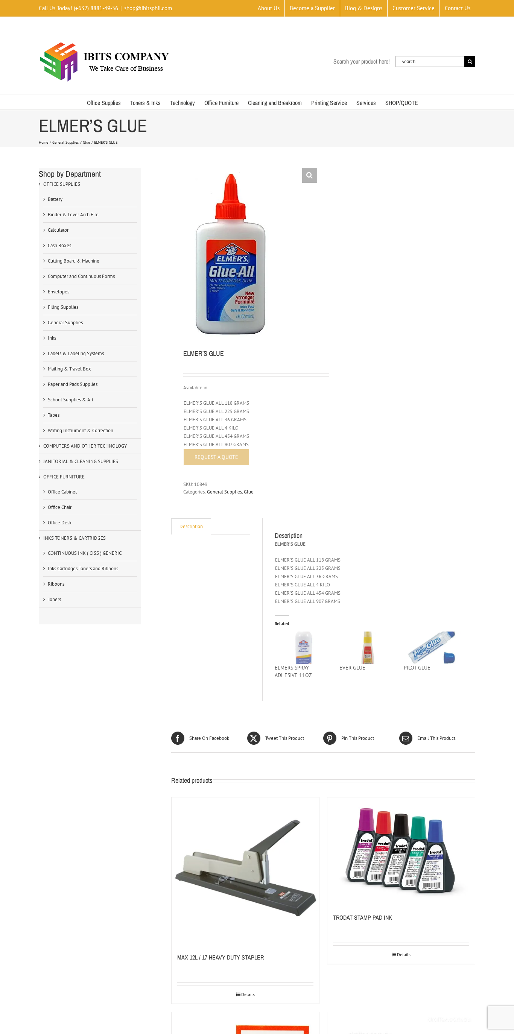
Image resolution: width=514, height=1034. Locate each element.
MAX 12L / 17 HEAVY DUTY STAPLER (220, 957)
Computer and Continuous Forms (81, 276)
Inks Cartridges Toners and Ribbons (83, 568)
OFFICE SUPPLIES (61, 184)
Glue (249, 492)
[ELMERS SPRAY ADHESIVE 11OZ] (303, 648)
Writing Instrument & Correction (80, 430)
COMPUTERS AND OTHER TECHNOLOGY (85, 446)
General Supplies (224, 492)
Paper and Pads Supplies (72, 384)
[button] (309, 175)
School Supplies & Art (70, 399)
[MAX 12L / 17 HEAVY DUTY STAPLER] (245, 871)
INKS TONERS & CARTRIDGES (74, 538)
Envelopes (58, 291)
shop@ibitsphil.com (148, 8)
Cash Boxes (59, 245)
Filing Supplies (63, 307)
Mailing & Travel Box (69, 369)
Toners (54, 599)
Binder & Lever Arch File (73, 214)
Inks (52, 338)
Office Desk (59, 522)
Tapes (53, 415)
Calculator (58, 230)
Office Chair (59, 507)
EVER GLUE (352, 667)
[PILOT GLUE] (432, 648)
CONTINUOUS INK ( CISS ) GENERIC (85, 553)
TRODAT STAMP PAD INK (362, 917)
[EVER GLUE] (367, 648)
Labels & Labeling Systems (76, 353)
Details (248, 994)
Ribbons (56, 584)
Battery (55, 199)
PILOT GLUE (417, 667)
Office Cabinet (62, 492)
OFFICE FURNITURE (64, 477)
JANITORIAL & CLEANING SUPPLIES (80, 461)
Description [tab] (191, 526)
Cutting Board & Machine (73, 261)
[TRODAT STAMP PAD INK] (401, 851)
